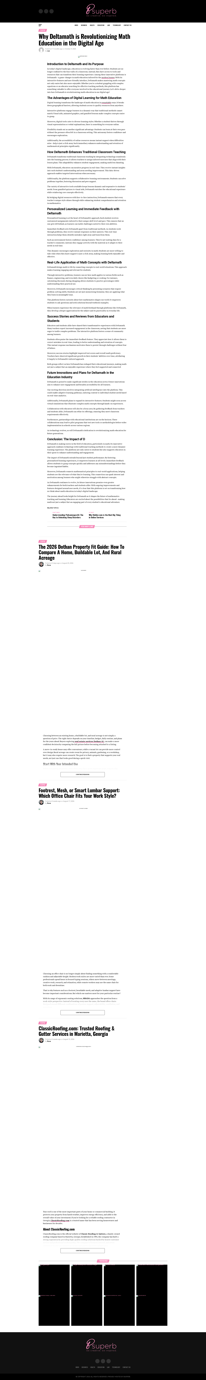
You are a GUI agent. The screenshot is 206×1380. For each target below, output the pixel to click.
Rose (49, 565)
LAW (108, 25)
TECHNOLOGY (117, 25)
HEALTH (92, 25)
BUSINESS (84, 25)
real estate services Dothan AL (89, 741)
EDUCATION (100, 25)
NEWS (76, 25)
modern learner (108, 77)
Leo (48, 51)
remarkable (106, 102)
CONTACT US (127, 25)
